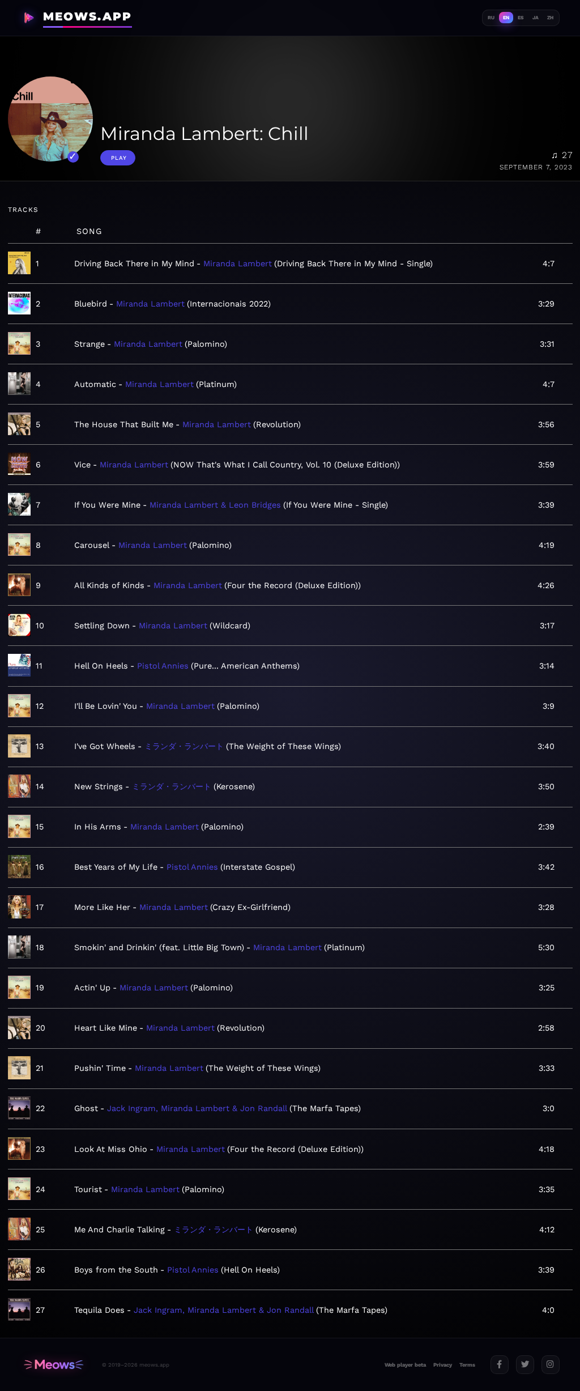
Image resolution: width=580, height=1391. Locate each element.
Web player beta (405, 1365)
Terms (467, 1365)
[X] (525, 1364)
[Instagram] (550, 1364)
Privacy (442, 1365)
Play (119, 158)
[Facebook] (500, 1364)
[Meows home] (53, 1365)
